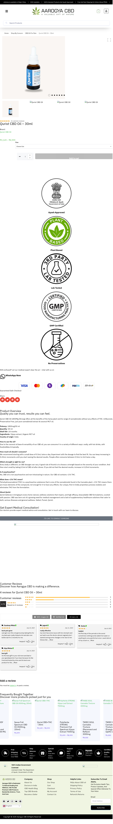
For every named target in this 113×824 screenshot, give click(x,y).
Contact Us (51, 794)
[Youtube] (16, 801)
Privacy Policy (76, 788)
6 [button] (61, 95)
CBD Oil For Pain (30, 33)
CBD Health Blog (31, 788)
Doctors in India (30, 785)
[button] (6, 11)
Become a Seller (30, 794)
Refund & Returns (77, 794)
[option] (56, 67)
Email (93, 797)
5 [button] (59, 95)
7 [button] (64, 95)
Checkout (51, 788)
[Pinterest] (20, 801)
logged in (13, 685)
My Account (52, 791)
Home (6, 33)
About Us (28, 782)
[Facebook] (4, 801)
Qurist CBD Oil (5, 132)
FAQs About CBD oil (78, 782)
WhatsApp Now (13, 375)
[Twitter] (8, 801)
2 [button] (52, 95)
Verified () (59, 617)
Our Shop (51, 782)
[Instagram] (12, 801)
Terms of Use (75, 791)
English (9, 806)
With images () (42, 617)
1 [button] (49, 95)
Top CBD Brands (30, 791)
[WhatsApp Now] (3, 376)
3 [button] (54, 95)
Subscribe (101, 808)
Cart (49, 785)
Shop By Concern (17, 33)
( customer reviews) (17, 121)
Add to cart (74, 158)
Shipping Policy (76, 785)
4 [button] (56, 95)
